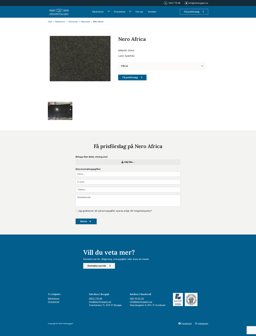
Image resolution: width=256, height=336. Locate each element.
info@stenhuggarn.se (100, 301)
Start (50, 21)
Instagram (203, 323)
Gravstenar (119, 11)
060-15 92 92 (137, 298)
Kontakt (152, 11)
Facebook (186, 323)
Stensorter (73, 21)
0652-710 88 (95, 298)
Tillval (124, 66)
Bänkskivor (98, 11)
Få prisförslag (192, 11)
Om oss (139, 11)
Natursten (85, 21)
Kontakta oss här (97, 265)
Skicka (84, 221)
